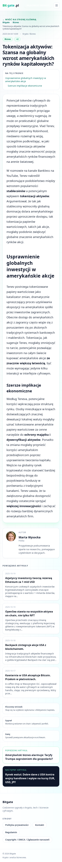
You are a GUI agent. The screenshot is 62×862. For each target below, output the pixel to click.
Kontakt (39, 824)
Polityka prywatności (16, 824)
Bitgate (6, 22)
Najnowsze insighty (38, 5)
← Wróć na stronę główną (19, 19)
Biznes (16, 22)
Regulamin (11, 832)
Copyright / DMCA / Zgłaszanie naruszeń (27, 839)
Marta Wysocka (30, 537)
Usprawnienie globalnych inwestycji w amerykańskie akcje (25, 80)
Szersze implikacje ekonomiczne (25, 85)
